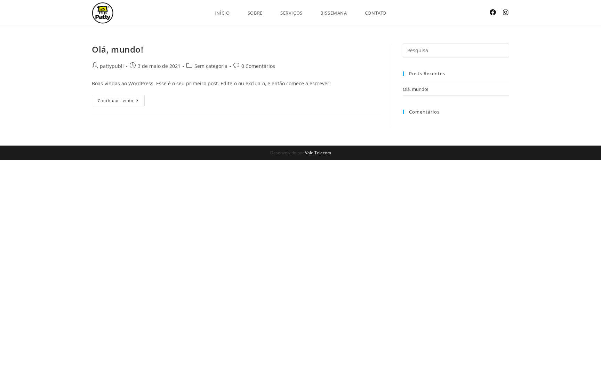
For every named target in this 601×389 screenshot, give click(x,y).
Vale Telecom (318, 153)
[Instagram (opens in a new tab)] (505, 12)
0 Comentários (258, 66)
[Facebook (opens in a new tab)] (492, 12)
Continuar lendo (121, 99)
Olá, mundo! (118, 49)
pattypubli (112, 66)
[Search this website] (456, 50)
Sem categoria (210, 66)
